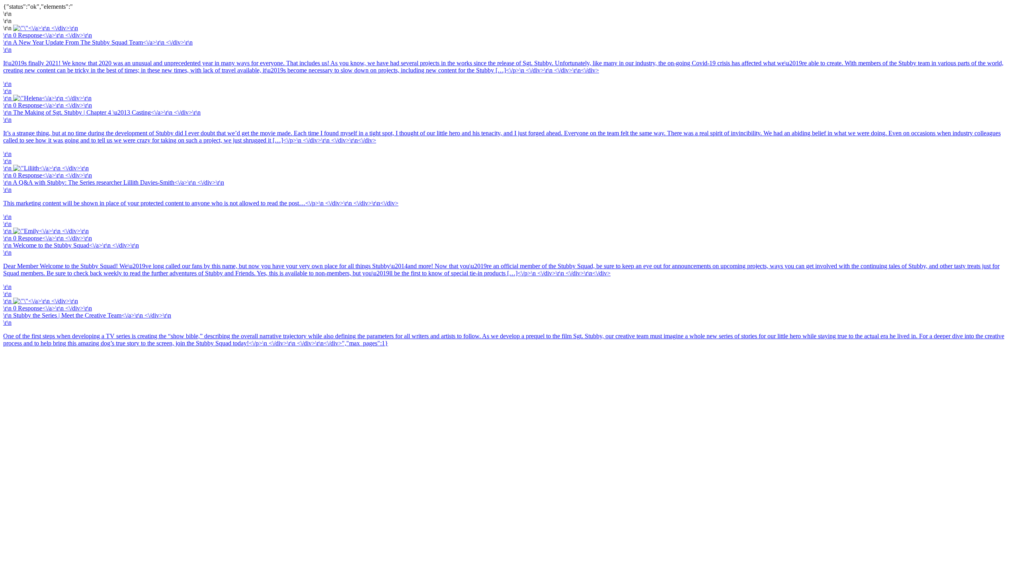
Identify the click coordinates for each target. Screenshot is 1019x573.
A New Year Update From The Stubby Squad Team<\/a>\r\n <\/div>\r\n (103, 42)
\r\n (8, 35)
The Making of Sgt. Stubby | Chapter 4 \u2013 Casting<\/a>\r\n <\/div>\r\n (107, 112)
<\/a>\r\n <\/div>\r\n (53, 28)
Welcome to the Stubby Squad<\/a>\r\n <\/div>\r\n (76, 245)
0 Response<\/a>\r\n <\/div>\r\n (52, 35)
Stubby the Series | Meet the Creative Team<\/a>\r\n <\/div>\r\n (503, 329)
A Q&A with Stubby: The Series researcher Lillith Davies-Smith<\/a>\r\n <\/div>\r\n (118, 182)
